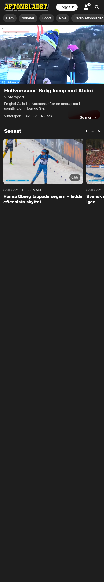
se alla (93, 131)
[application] (52, 54)
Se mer (85, 117)
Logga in (67, 7)
